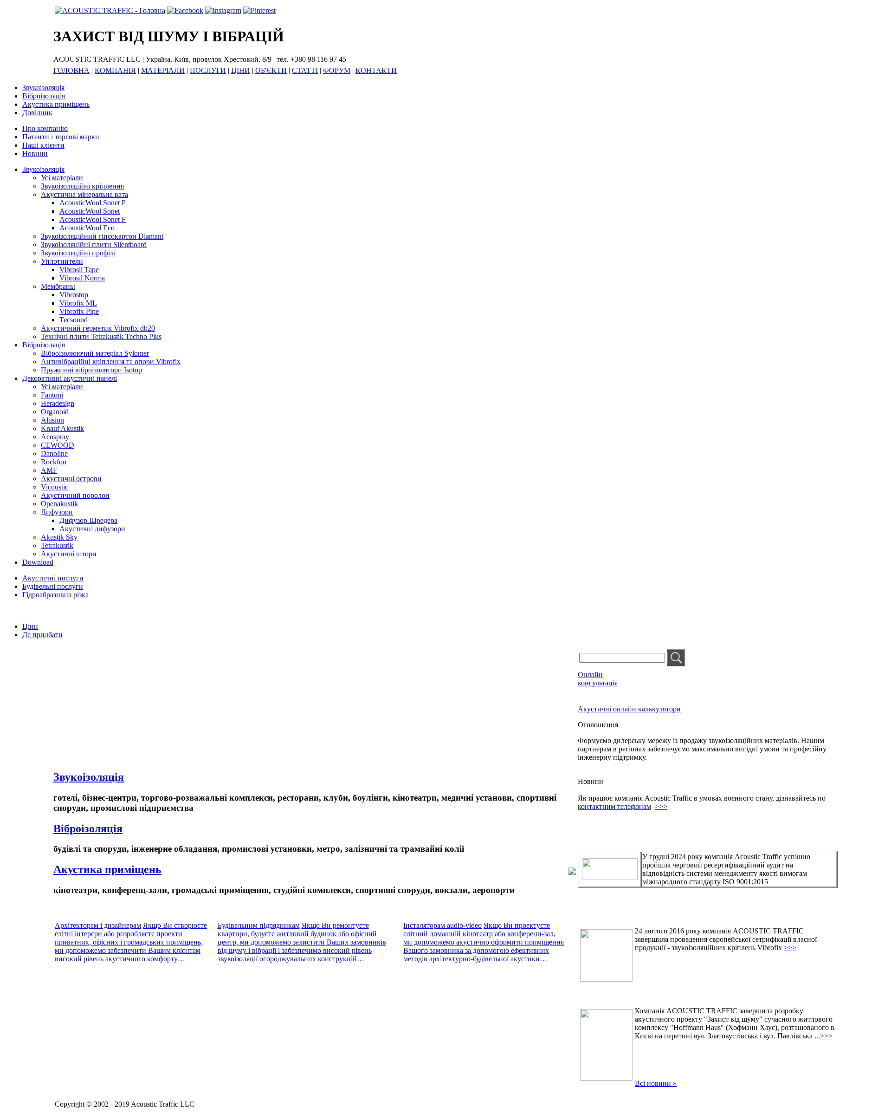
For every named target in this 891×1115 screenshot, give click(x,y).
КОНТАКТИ (376, 70)
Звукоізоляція (43, 87)
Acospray (55, 437)
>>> (661, 806)
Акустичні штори (69, 554)
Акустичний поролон (75, 495)
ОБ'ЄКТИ (271, 70)
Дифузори (57, 512)
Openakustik (59, 504)
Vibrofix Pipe (79, 311)
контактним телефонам (614, 806)
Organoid (55, 412)
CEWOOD (57, 445)
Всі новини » (656, 1083)
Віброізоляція (43, 96)
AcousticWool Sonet (89, 211)
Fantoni (52, 395)
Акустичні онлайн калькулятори (629, 709)
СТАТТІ (305, 70)
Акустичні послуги (53, 578)
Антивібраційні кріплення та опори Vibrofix (111, 361)
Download (37, 562)
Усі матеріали (62, 178)
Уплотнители (62, 261)
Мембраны (58, 286)
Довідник (37, 113)
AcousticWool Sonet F (92, 219)
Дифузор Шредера (88, 520)
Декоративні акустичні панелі (69, 378)
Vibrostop (73, 295)
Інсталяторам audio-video (442, 925)
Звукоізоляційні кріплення (82, 186)
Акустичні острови (71, 479)
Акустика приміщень (56, 104)
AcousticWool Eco (87, 228)
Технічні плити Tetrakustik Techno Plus (101, 336)
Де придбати (42, 635)
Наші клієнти (43, 145)
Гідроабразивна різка (55, 595)
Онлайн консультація (598, 679)
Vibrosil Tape (79, 270)
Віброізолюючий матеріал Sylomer (95, 353)
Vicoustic (54, 487)
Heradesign (57, 403)
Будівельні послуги (52, 586)
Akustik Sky (59, 537)
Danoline (54, 453)
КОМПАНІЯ (115, 70)
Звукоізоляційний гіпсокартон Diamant (102, 236)
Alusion (52, 420)
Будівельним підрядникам (259, 925)
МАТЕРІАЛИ (163, 70)
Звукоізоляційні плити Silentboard (94, 244)
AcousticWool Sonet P (92, 203)
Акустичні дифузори (92, 529)
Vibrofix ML (78, 303)
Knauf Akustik (62, 428)
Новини (35, 153)
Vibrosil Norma (82, 278)
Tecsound (73, 320)
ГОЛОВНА (71, 70)
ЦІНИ (240, 70)
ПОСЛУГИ (208, 70)
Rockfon (53, 462)
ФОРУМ (336, 70)
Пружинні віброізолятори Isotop (91, 370)
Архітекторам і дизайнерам (98, 925)
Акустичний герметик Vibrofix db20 (98, 328)
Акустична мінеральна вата (84, 194)
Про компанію (45, 128)
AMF (49, 470)
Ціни (30, 626)
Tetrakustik (57, 545)
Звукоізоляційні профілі (78, 253)
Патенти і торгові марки (60, 137)
